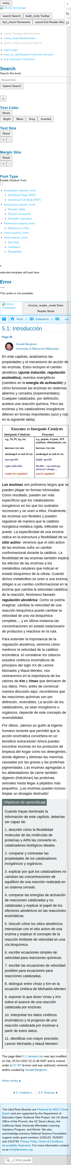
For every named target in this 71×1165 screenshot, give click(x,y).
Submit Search (12, 86)
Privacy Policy (28, 1141)
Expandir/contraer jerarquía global (6, 319)
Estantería (42, 319)
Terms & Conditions (51, 1141)
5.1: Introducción (32, 1056)
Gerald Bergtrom (26, 344)
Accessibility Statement (16, 1145)
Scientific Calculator (20, 218)
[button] (14, 247)
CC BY (17, 1065)
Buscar (7, 1160)
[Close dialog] (2, 287)
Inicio (20, 319)
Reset (6, 113)
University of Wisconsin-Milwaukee (37, 348)
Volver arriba (10, 1080)
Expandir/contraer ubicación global (67, 317)
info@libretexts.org (20, 1149)
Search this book (10, 73)
